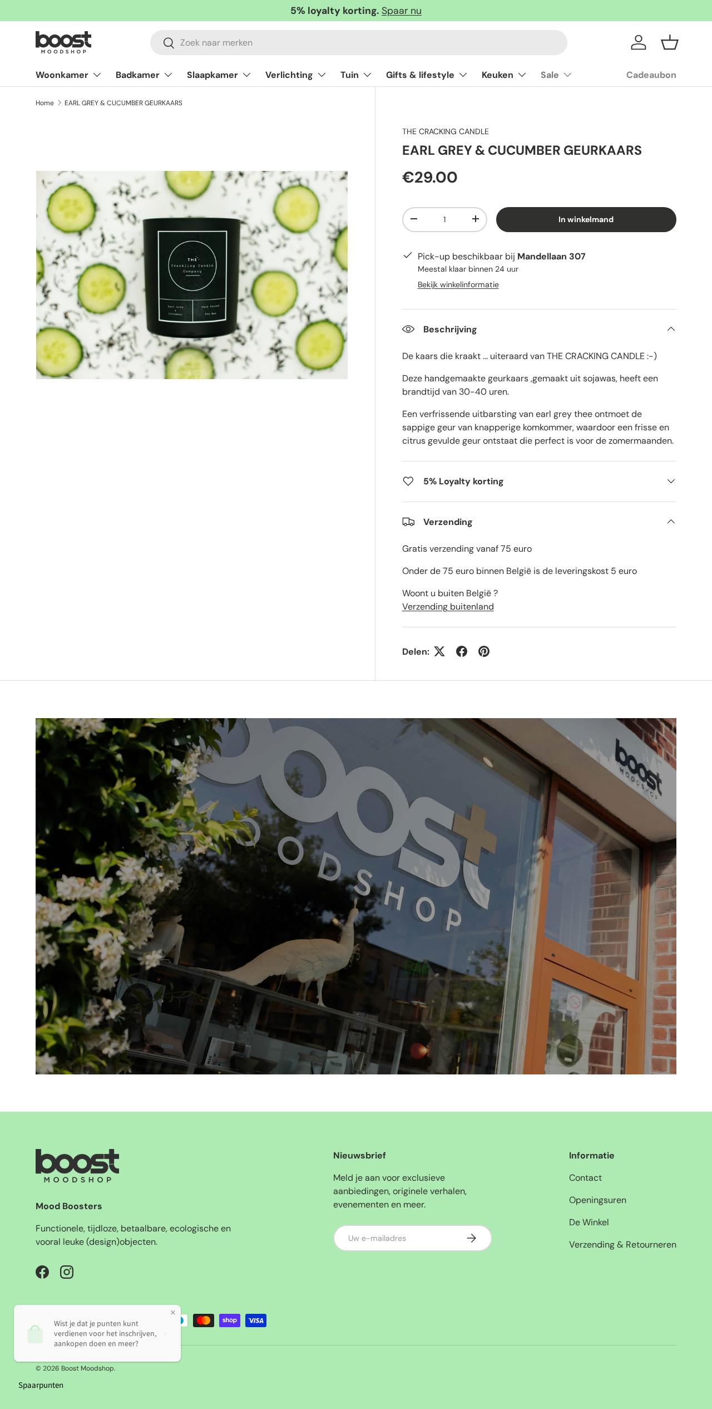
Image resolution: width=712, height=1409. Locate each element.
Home (45, 103)
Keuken (497, 75)
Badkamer (138, 75)
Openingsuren (597, 1200)
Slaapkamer (212, 75)
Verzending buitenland (448, 606)
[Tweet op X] (439, 651)
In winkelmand (586, 219)
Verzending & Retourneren (622, 1244)
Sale (550, 75)
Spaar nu (402, 10)
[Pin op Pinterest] (484, 651)
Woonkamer (62, 75)
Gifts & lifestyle (420, 75)
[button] (669, 42)
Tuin (349, 75)
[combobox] (358, 42)
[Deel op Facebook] (462, 651)
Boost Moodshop (87, 1368)
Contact (585, 1178)
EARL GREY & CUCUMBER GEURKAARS (123, 103)
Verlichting (289, 75)
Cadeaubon (651, 75)
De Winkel (589, 1222)
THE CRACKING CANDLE (445, 131)
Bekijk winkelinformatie (458, 284)
